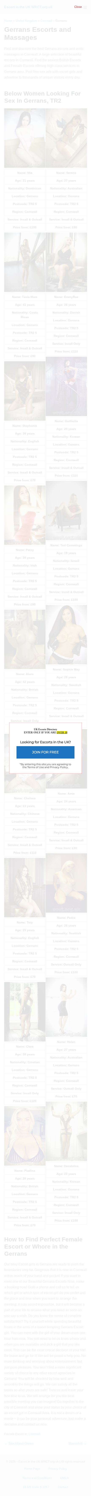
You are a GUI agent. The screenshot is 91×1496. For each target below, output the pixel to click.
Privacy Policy (59, 767)
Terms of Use (35, 767)
